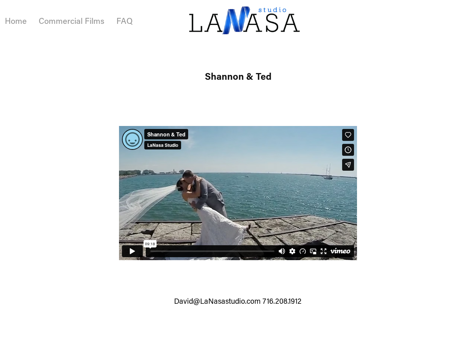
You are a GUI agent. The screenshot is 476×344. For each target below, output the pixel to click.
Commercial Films (71, 20)
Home (16, 20)
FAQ (124, 20)
